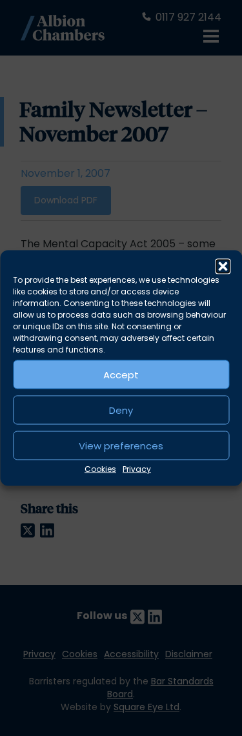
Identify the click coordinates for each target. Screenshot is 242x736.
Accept (121, 374)
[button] (222, 266)
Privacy (137, 469)
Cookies (100, 469)
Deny (121, 409)
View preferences (121, 445)
